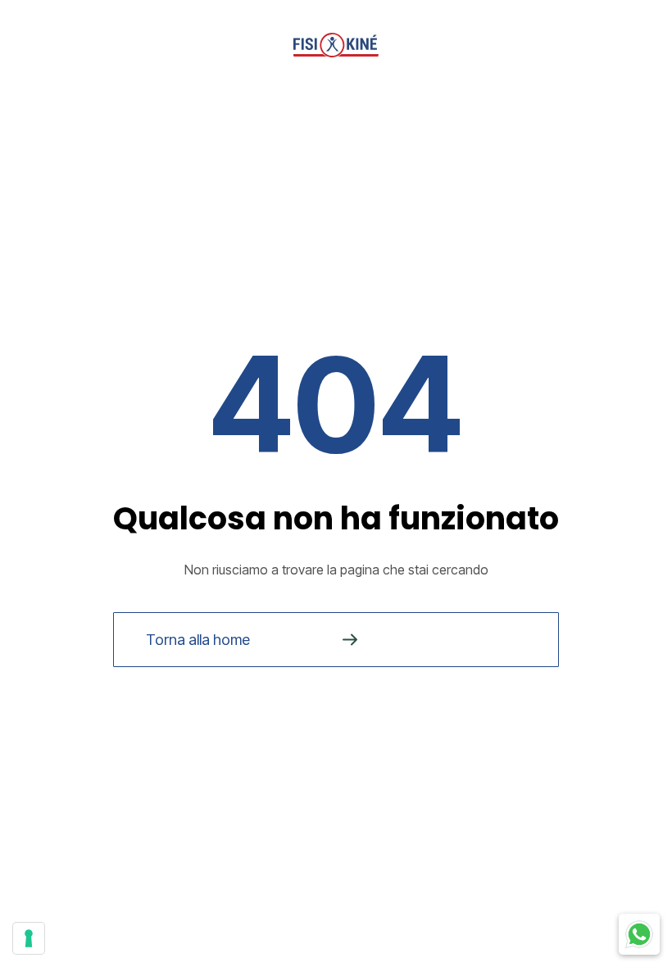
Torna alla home (198, 639)
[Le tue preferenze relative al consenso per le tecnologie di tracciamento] (28, 938)
